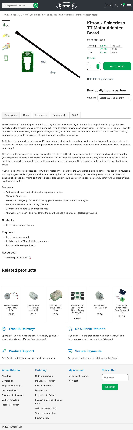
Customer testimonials (13, 395)
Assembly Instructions (16, 257)
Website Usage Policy (45, 408)
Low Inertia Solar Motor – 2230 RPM (11, 307)
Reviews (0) (59, 115)
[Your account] (116, 5)
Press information (10, 404)
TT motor (13, 237)
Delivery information (45, 380)
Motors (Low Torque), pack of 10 (99, 307)
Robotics (14, 14)
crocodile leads (17, 245)
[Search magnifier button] (35, 5)
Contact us (7, 380)
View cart (73, 380)
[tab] (10, 115)
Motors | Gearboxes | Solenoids (36, 14)
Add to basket (117, 66)
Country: (91, 97)
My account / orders (78, 376)
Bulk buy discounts (44, 385)
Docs (26, 115)
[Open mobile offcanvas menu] (129, 5)
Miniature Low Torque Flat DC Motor (55, 307)
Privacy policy (42, 418)
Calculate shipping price (100, 79)
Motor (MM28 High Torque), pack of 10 (33, 307)
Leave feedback (10, 390)
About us (6, 376)
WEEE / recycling (10, 400)
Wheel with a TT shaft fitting (23, 241)
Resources (40, 115)
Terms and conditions (45, 413)
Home (5, 14)
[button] (98, 67)
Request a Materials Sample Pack (48, 402)
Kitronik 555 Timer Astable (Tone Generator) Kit (121, 308)
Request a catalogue (12, 385)
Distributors (41, 390)
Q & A (75, 115)
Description (10, 115)
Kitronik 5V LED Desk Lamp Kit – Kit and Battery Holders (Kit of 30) (77, 309)
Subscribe (110, 387)
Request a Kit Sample (45, 395)
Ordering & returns (44, 376)
